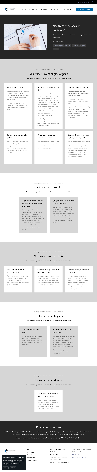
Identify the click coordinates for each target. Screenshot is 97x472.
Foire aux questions (32, 460)
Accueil (29, 449)
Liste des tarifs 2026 (56, 460)
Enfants (75, 45)
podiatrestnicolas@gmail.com (80, 457)
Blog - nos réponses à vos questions (57, 450)
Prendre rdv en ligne (84, 9)
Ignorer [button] (5, 467)
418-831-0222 (86, 2)
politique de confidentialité (15, 460)
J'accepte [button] (13, 467)
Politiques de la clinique (56, 454)
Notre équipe (30, 452)
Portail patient (31, 457)
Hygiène (82, 45)
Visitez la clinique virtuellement (59, 457)
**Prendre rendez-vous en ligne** (59, 462)
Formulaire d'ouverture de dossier (36, 455)
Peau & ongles (58, 45)
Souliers (67, 45)
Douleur (56, 49)
